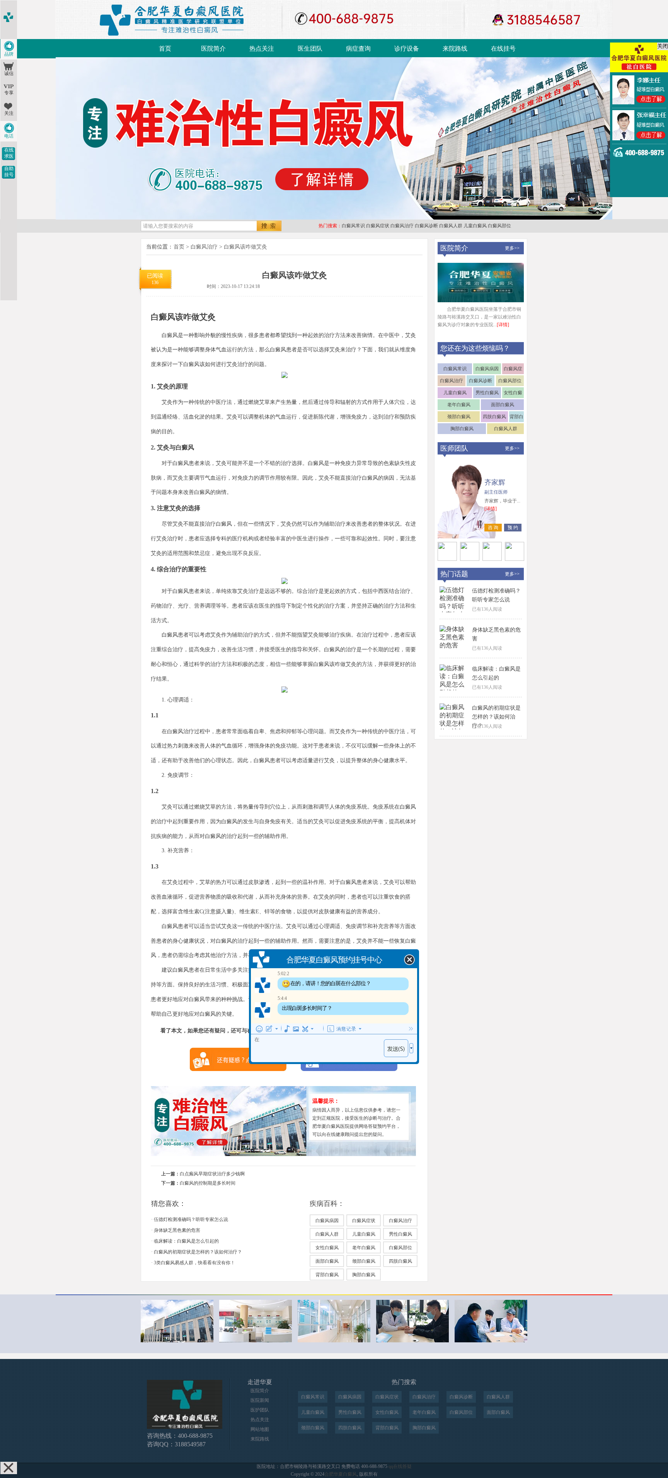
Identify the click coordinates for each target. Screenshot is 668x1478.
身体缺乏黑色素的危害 (177, 1230)
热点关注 (261, 48)
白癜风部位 (499, 225)
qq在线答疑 (400, 1466)
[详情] (503, 324)
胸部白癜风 (363, 1274)
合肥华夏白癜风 (340, 1474)
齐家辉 (494, 482)
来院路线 (455, 48)
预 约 (513, 527)
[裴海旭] (492, 558)
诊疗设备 (406, 48)
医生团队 (310, 48)
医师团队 (454, 448)
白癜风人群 (450, 225)
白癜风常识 (353, 225)
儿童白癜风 (475, 225)
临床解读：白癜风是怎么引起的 (186, 1241)
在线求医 (9, 153)
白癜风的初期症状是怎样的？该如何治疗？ (198, 1252)
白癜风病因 (327, 1220)
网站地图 (259, 1429)
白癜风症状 (377, 225)
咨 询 (493, 527)
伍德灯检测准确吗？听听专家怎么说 (191, 1219)
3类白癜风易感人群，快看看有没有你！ (194, 1262)
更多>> (512, 248)
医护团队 (259, 1410)
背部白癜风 (327, 1274)
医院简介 (213, 48)
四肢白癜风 (400, 1261)
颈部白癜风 (363, 1261)
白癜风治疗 (402, 225)
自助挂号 (9, 171)
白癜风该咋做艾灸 (245, 247)
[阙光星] (469, 558)
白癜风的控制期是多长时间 (207, 1183)
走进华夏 (259, 1382)
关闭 (662, 46)
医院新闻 (259, 1400)
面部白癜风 (327, 1261)
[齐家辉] (447, 558)
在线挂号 (503, 48)
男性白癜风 (400, 1234)
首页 (165, 48)
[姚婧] (514, 558)
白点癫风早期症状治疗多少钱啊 (212, 1174)
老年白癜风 (363, 1247)
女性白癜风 (327, 1247)
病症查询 (358, 48)
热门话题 (454, 574)
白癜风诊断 (426, 225)
